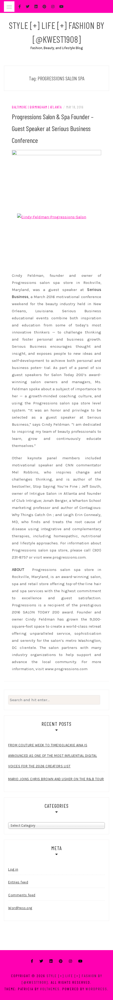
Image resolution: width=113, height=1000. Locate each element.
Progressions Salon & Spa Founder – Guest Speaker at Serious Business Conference (53, 128)
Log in (13, 869)
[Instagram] (70, 961)
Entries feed (18, 882)
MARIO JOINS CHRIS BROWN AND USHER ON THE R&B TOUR (56, 779)
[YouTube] (80, 961)
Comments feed (21, 895)
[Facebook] (32, 961)
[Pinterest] (61, 961)
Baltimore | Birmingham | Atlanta (36, 107)
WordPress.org (20, 908)
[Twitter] (41, 961)
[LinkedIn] (51, 961)
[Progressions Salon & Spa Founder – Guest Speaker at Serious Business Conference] (56, 179)
